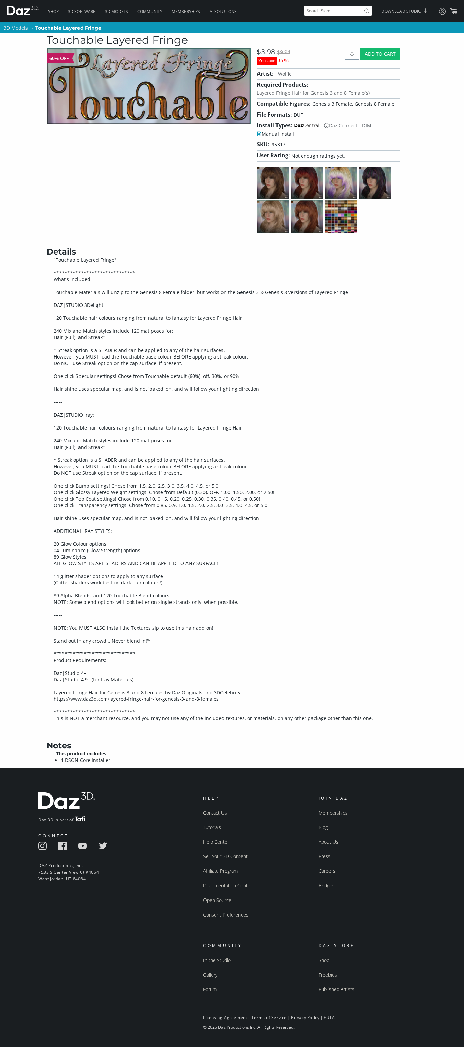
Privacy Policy (305, 1017)
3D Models (116, 11)
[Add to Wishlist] (352, 54)
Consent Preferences (225, 914)
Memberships (186, 11)
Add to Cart (380, 54)
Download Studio (401, 11)
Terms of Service (269, 1017)
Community (149, 11)
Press (325, 856)
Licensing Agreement (225, 1017)
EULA (329, 1017)
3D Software (81, 11)
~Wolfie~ (285, 74)
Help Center (216, 842)
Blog (323, 827)
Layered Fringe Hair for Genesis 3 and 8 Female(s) (313, 93)
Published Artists (336, 989)
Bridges (327, 885)
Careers (327, 871)
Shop (53, 11)
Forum (210, 989)
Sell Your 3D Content (225, 856)
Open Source (217, 900)
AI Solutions (223, 11)
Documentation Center (227, 885)
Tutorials (212, 827)
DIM (366, 125)
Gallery (210, 975)
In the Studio (217, 960)
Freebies (328, 975)
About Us (328, 842)
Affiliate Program (220, 871)
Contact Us (215, 812)
